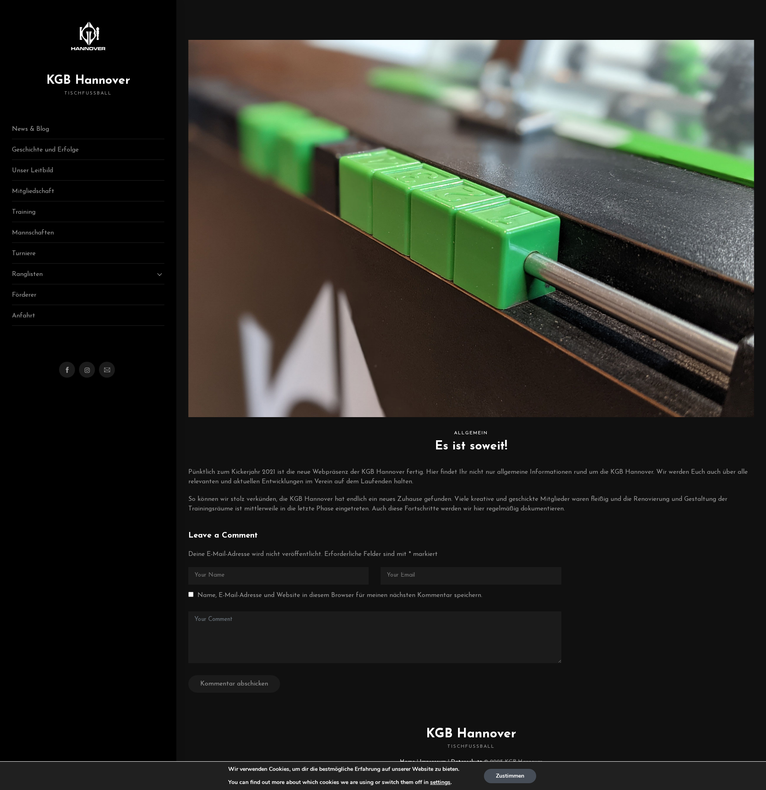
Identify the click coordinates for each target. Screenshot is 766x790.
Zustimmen (510, 776)
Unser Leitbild (32, 170)
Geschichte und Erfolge (45, 150)
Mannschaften (33, 233)
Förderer (24, 295)
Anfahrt (23, 316)
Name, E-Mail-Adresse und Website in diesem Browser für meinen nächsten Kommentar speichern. (339, 595)
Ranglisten (27, 274)
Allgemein (471, 433)
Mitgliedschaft (33, 191)
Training (24, 212)
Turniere (24, 253)
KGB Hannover (88, 85)
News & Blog (30, 129)
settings (440, 782)
